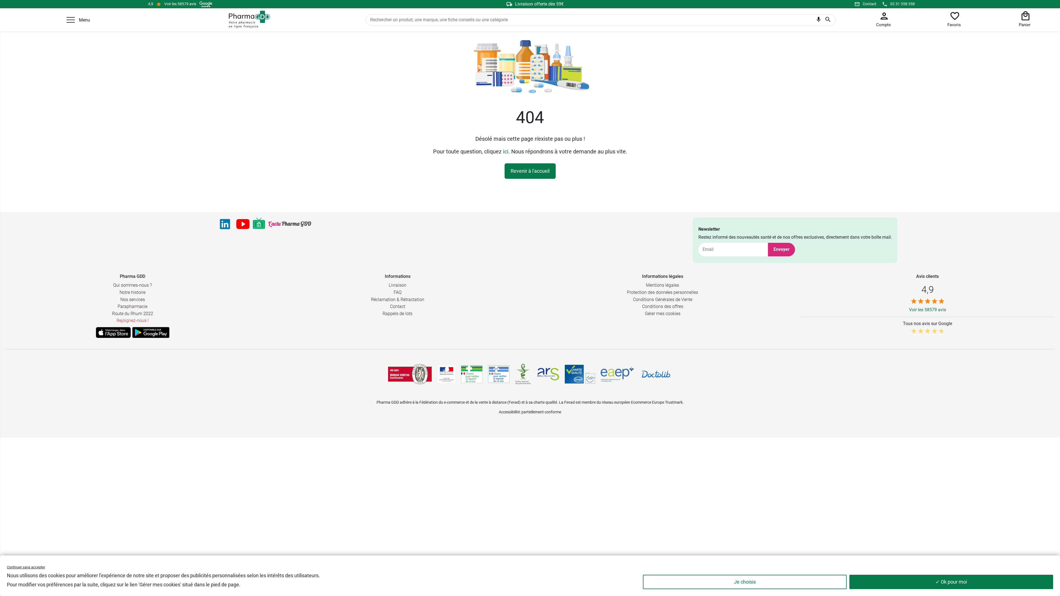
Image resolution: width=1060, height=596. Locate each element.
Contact (869, 4)
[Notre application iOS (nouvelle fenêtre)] (113, 332)
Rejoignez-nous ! (132, 320)
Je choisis (745, 582)
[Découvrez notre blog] (289, 224)
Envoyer (781, 249)
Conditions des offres (662, 306)
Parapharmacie (132, 306)
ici (505, 151)
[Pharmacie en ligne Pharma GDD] (247, 19)
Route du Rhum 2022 (132, 313)
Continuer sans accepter (26, 567)
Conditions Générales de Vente (662, 299)
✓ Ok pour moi (951, 582)
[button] (71, 20)
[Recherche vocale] (818, 20)
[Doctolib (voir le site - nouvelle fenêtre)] (655, 374)
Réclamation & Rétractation (397, 299)
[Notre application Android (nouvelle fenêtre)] (150, 332)
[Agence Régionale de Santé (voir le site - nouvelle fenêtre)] (548, 374)
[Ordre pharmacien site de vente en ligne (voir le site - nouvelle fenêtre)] (472, 374)
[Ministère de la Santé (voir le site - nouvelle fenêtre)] (446, 374)
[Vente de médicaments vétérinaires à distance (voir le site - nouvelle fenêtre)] (499, 374)
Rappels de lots (397, 313)
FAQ (398, 292)
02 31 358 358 (902, 4)
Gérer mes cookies (662, 313)
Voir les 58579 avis (180, 4)
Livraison (397, 285)
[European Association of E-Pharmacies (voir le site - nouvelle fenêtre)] (617, 374)
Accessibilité (509, 412)
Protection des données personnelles (662, 292)
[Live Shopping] (259, 224)
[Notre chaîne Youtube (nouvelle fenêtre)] (243, 224)
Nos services (132, 299)
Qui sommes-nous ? (132, 285)
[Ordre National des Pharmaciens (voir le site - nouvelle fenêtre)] (523, 374)
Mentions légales (662, 285)
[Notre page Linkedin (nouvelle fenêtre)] (225, 224)
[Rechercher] (828, 20)
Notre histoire (132, 292)
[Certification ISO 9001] (410, 374)
